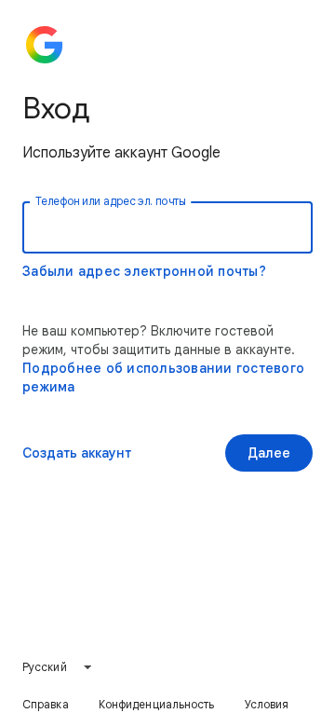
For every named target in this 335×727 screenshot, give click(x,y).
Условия (267, 704)
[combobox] (57, 667)
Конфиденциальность (157, 704)
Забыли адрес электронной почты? (144, 271)
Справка (45, 704)
